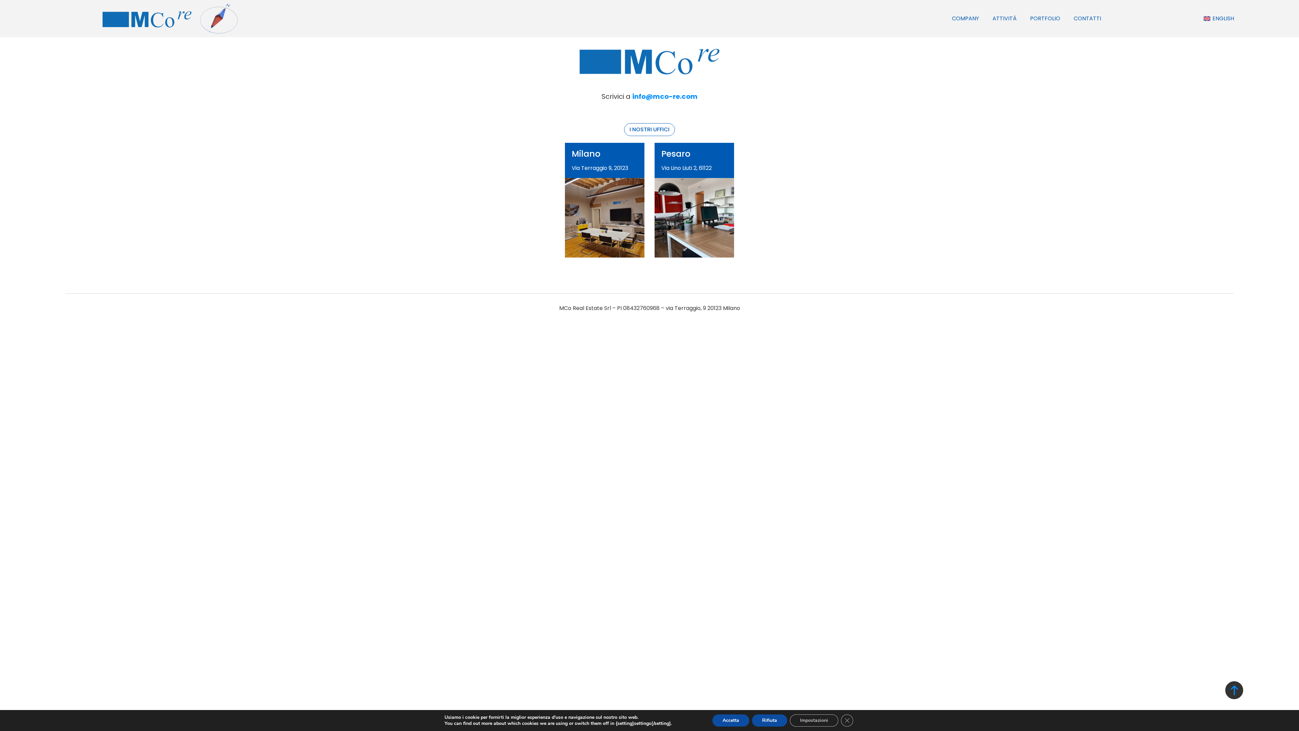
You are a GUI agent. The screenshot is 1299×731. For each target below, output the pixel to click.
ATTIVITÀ (1005, 18)
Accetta (731, 720)
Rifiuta (769, 720)
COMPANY (965, 18)
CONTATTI (1087, 18)
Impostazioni (814, 720)
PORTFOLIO (1045, 18)
